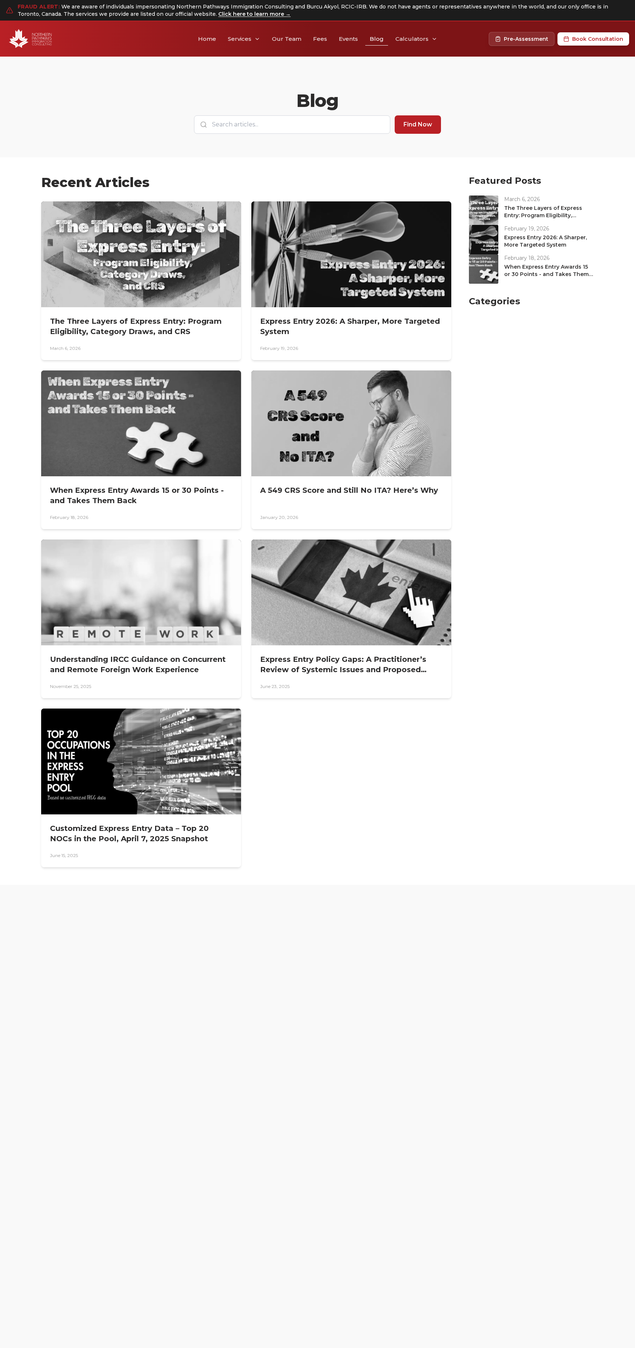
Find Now (417, 124)
